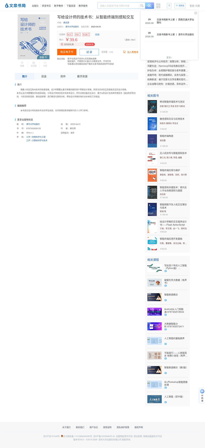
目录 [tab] (43, 76)
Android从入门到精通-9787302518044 (174, 310)
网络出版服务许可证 (152, 436)
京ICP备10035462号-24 (104, 436)
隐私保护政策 (123, 427)
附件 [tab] (63, 76)
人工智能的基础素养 (174, 338)
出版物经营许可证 (124, 436)
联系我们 (80, 427)
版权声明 (139, 427)
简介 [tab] (24, 76)
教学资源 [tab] (82, 76)
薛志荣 (66, 22)
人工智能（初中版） (174, 396)
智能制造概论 (171, 294)
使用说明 (107, 427)
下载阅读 (70, 5)
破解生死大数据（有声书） (175, 281)
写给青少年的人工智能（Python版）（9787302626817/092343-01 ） (176, 266)
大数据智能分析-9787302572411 (174, 325)
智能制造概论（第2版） (176, 367)
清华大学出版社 (72, 26)
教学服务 (83, 5)
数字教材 (58, 5)
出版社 (35, 5)
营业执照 (138, 436)
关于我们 (66, 427)
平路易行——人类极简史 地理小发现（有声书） (175, 354)
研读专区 (46, 5)
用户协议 (94, 427)
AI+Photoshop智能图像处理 (176, 383)
